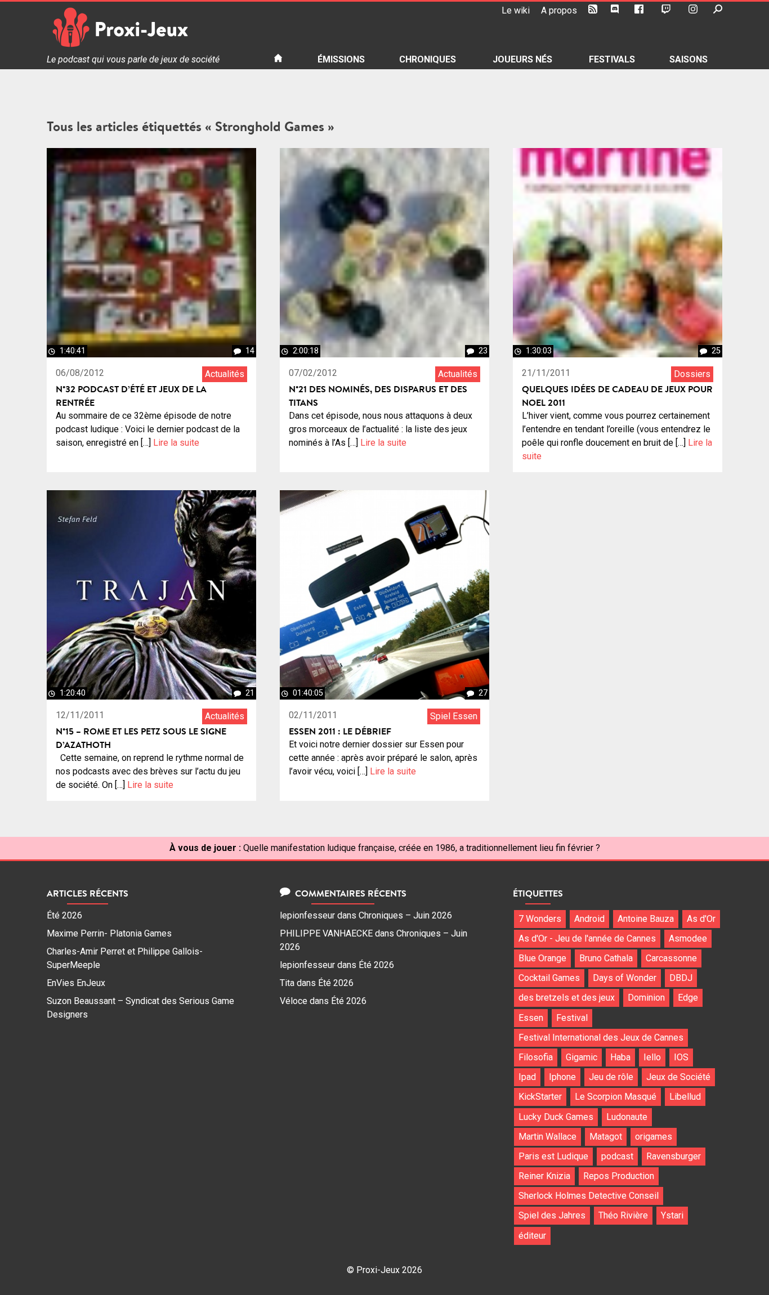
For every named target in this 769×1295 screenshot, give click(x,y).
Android (589, 918)
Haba (620, 1057)
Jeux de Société (678, 1077)
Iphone (562, 1077)
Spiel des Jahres (551, 1215)
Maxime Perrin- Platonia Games (109, 933)
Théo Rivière (623, 1215)
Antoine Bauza (646, 918)
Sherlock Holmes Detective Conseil (588, 1195)
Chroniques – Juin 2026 (405, 915)
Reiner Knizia (544, 1176)
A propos (559, 10)
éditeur (532, 1235)
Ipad (527, 1077)
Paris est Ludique (553, 1156)
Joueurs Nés (522, 59)
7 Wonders (539, 918)
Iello (652, 1057)
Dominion (646, 997)
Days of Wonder (624, 978)
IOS (681, 1057)
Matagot (605, 1136)
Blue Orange (542, 958)
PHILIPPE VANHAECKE (326, 933)
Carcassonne (671, 958)
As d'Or (701, 918)
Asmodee (688, 938)
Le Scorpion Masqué (615, 1096)
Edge (688, 997)
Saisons (688, 59)
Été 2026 (64, 915)
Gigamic (581, 1057)
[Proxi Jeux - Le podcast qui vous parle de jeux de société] (151, 27)
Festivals (612, 59)
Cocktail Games (549, 978)
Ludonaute (626, 1117)
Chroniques (427, 59)
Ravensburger (673, 1156)
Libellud (685, 1096)
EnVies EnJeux (76, 983)
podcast (617, 1156)
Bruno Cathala (606, 958)
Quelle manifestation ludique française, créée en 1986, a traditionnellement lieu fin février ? (421, 848)
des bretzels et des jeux (566, 997)
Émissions (341, 59)
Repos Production (618, 1176)
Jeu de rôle (611, 1077)
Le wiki (516, 10)
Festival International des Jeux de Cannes (600, 1037)
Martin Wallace (547, 1136)
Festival (572, 1017)
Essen (530, 1017)
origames (653, 1136)
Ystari (672, 1215)
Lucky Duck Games (555, 1117)
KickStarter (540, 1096)
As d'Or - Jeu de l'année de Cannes (587, 938)
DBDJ (680, 978)
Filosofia (535, 1057)
